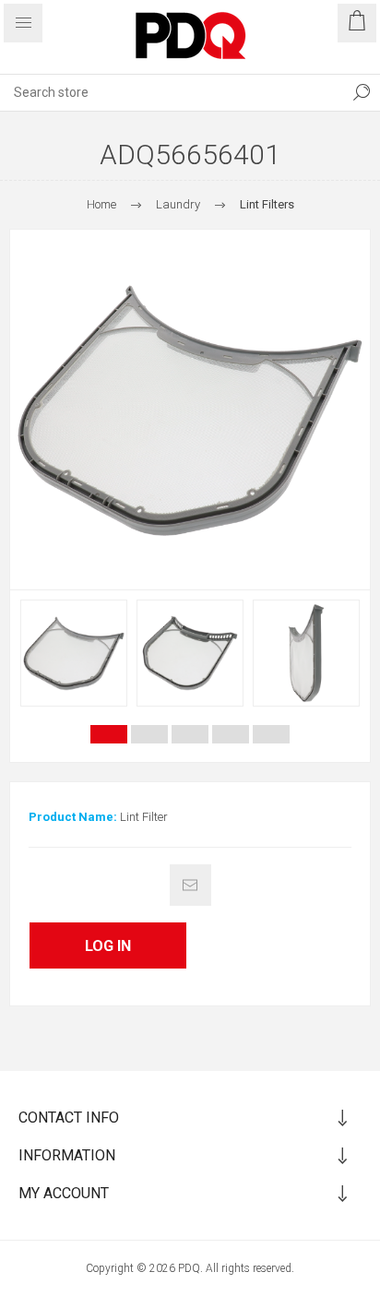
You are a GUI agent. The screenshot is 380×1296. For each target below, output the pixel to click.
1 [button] (108, 734)
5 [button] (271, 734)
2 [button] (149, 734)
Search (361, 92)
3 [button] (190, 734)
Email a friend (190, 885)
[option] (74, 653)
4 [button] (230, 734)
